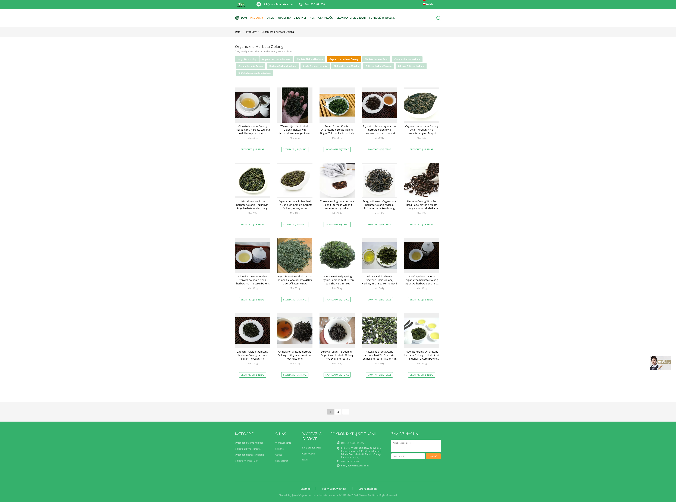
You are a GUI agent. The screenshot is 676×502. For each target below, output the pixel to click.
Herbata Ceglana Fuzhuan (282, 66)
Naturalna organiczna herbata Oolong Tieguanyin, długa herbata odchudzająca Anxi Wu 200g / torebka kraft (253, 207)
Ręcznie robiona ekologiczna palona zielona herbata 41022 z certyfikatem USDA (294, 280)
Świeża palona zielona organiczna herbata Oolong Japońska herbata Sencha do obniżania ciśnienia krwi (422, 282)
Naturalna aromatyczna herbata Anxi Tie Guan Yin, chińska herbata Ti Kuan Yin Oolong (379, 357)
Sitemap (306, 488)
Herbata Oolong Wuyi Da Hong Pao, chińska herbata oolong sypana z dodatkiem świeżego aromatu (422, 207)
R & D (305, 459)
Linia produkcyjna (311, 447)
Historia (279, 448)
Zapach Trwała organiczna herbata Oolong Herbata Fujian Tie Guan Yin (252, 355)
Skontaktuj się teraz (252, 149)
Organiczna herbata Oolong (277, 31)
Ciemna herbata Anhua (250, 66)
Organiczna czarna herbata (276, 59)
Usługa (278, 454)
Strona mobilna (368, 488)
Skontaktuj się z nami (351, 17)
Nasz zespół (281, 460)
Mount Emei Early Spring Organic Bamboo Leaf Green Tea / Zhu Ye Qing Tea (337, 280)
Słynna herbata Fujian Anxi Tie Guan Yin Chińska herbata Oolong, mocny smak (294, 205)
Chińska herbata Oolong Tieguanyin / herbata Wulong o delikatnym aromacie (253, 129)
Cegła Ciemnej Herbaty (315, 66)
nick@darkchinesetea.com (278, 4)
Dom (244, 17)
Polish (429, 4)
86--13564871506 (315, 4)
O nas (270, 17)
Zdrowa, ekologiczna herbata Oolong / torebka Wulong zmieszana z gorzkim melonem (337, 207)
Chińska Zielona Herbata (310, 59)
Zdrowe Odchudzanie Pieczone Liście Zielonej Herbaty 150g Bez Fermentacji (379, 280)
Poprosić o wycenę (382, 17)
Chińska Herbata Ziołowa (378, 66)
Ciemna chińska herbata (407, 59)
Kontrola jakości (321, 17)
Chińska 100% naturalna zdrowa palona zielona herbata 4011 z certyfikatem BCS (252, 282)
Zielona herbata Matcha (346, 66)
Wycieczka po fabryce (292, 17)
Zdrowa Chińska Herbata (411, 66)
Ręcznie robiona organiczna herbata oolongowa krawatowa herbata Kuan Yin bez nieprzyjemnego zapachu (379, 131)
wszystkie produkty (247, 59)
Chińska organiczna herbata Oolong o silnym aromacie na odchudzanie (295, 355)
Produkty (256, 17)
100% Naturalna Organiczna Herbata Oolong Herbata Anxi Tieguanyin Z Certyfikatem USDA (421, 357)
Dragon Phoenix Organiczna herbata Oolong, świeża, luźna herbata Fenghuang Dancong (379, 207)
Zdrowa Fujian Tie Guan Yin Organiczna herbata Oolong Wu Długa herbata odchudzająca (337, 357)
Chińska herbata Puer (376, 59)
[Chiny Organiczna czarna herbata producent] (241, 6)
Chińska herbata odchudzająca (254, 72)
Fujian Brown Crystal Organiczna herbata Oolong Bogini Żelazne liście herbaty (337, 129)
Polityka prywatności (334, 488)
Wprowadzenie (283, 442)
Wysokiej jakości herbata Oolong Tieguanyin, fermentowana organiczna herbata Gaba (294, 131)
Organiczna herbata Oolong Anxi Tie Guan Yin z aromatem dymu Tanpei (421, 129)
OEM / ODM (308, 453)
